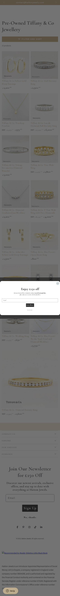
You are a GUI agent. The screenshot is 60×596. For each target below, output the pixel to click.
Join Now (30, 305)
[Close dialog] (58, 283)
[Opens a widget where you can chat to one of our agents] (10, 591)
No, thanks (30, 309)
